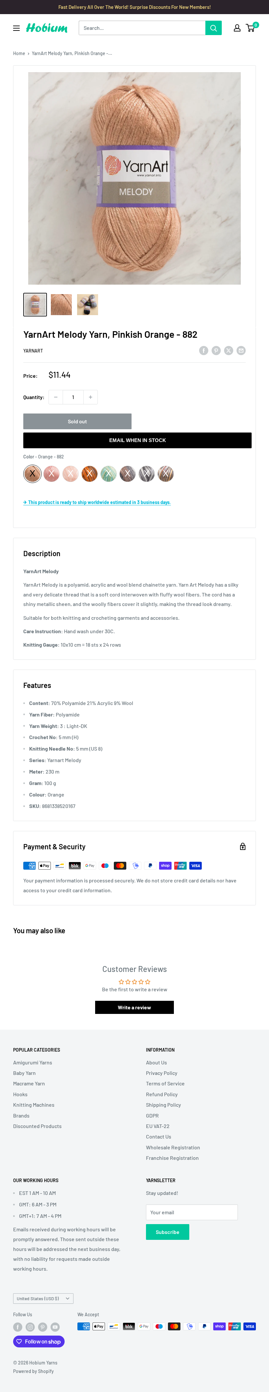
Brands (21, 1115)
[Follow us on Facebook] (17, 1327)
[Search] (213, 28)
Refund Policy (162, 1094)
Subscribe (167, 1232)
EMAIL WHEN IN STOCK (137, 440)
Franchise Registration (172, 1158)
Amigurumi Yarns (32, 1062)
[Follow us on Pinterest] (42, 1327)
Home (19, 53)
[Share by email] (241, 350)
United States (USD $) (38, 1298)
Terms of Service (165, 1083)
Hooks (20, 1094)
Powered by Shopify (33, 1371)
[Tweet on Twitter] (228, 350)
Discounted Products (37, 1126)
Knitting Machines (33, 1104)
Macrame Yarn (29, 1083)
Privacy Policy (161, 1073)
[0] (250, 28)
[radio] (32, 474)
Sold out (77, 421)
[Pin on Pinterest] (216, 350)
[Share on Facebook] (203, 350)
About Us (156, 1062)
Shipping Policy (163, 1104)
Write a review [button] (134, 1007)
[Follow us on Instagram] (30, 1327)
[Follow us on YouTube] (55, 1327)
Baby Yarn (24, 1073)
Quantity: (34, 397)
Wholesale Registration (173, 1147)
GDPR (152, 1115)
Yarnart (33, 350)
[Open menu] (16, 28)
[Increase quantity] (90, 397)
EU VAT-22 (158, 1126)
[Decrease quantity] (56, 397)
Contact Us (158, 1136)
